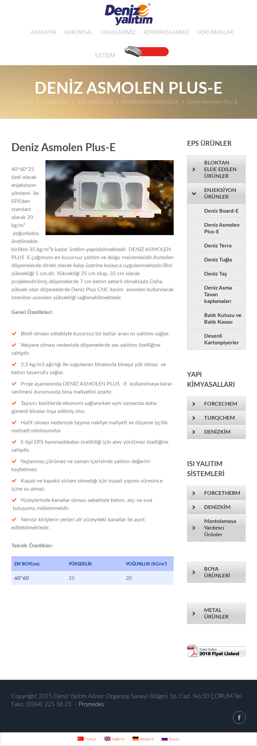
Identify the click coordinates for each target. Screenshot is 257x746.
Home (26, 102)
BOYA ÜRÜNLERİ (217, 572)
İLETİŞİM (105, 55)
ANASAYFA (44, 32)
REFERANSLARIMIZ (166, 32)
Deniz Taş (215, 274)
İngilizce (117, 739)
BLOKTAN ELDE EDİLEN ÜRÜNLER (220, 169)
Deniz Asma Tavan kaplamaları (218, 294)
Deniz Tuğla (218, 259)
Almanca (146, 739)
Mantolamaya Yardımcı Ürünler (220, 528)
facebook (239, 717)
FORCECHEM (220, 404)
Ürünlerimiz (55, 102)
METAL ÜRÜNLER (216, 614)
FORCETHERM (222, 493)
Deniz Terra (218, 245)
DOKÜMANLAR (215, 32)
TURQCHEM (219, 418)
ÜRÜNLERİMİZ (118, 32)
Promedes (91, 705)
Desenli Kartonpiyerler (221, 339)
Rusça (173, 739)
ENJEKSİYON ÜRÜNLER (150, 102)
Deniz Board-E (221, 211)
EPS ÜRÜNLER (95, 102)
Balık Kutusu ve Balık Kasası (223, 319)
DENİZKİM (217, 432)
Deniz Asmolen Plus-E (222, 228)
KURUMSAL (79, 32)
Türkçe (90, 739)
